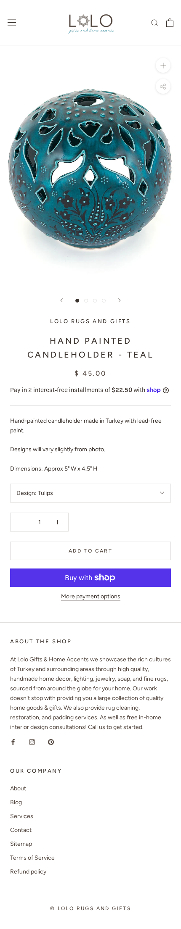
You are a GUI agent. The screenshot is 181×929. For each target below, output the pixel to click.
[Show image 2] (86, 301)
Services (21, 816)
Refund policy (28, 871)
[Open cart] (169, 22)
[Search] (155, 22)
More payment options (90, 596)
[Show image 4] (104, 301)
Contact (21, 830)
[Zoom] (163, 65)
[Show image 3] (95, 301)
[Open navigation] (12, 22)
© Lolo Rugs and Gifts (90, 908)
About (18, 788)
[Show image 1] (77, 301)
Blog (16, 802)
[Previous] (61, 300)
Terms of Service (32, 857)
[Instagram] (32, 741)
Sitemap (21, 843)
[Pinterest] (51, 741)
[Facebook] (13, 741)
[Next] (119, 300)
